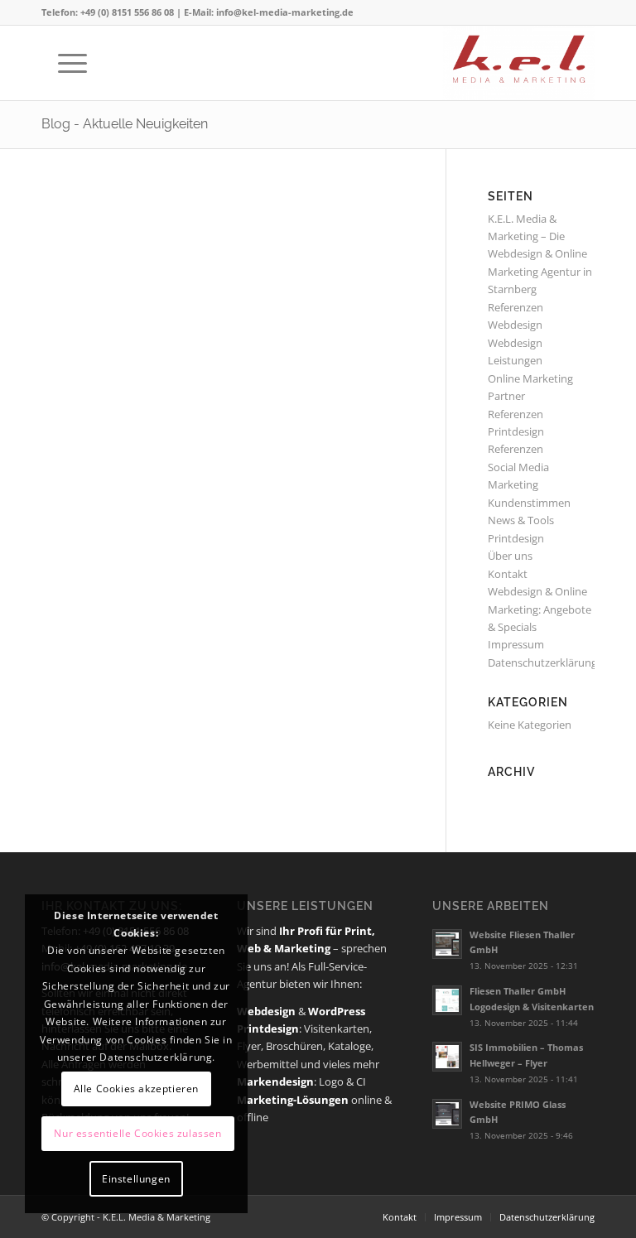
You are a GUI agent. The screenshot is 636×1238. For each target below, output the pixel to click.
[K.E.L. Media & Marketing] (518, 63)
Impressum (516, 644)
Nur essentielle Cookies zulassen (137, 1133)
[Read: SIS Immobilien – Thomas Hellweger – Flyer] (447, 1057)
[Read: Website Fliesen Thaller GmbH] (447, 944)
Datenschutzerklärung (542, 662)
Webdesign (515, 342)
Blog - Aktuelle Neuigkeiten (124, 124)
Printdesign (516, 538)
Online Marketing (530, 378)
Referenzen (515, 448)
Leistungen (515, 360)
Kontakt (508, 573)
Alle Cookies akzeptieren (136, 1088)
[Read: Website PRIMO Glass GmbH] (447, 1114)
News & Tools (521, 520)
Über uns (510, 555)
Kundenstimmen (529, 502)
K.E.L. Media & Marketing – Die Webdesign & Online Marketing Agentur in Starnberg (540, 254)
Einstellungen (136, 1179)
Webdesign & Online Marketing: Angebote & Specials (539, 609)
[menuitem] (64, 63)
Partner (506, 395)
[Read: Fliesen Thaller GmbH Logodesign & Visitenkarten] (447, 1000)
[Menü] (64, 63)
